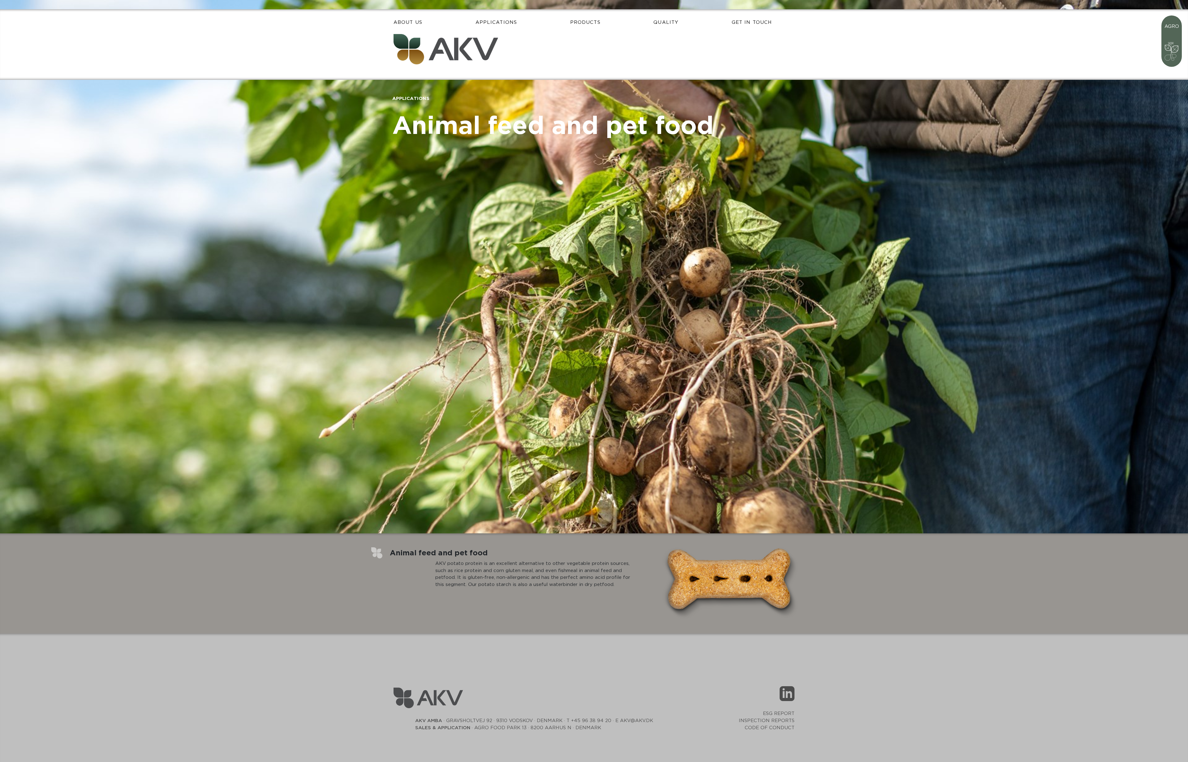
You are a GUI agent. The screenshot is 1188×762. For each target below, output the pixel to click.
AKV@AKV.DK (636, 721)
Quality (665, 22)
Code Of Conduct (769, 728)
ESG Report (778, 714)
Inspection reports (766, 721)
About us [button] (408, 22)
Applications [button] (496, 22)
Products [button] (585, 22)
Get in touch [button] (752, 22)
